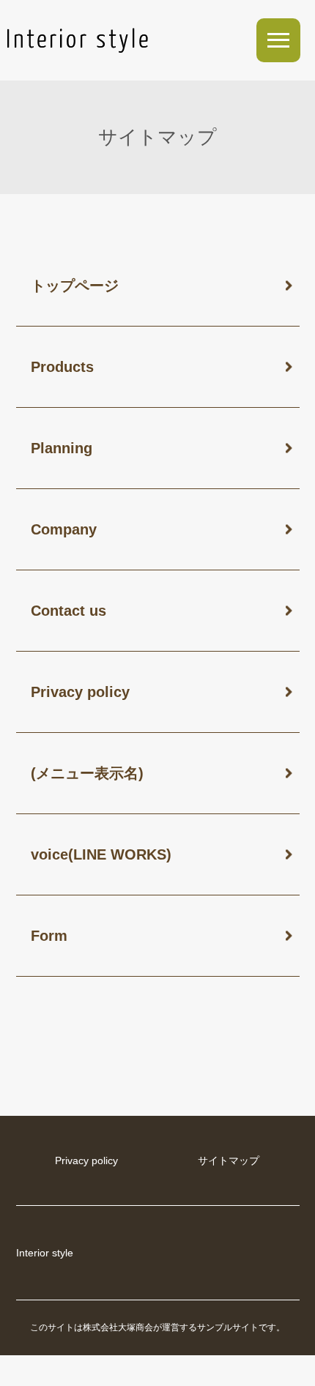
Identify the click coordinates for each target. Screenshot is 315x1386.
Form (49, 936)
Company (64, 529)
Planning (61, 448)
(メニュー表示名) (87, 773)
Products (62, 367)
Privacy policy (80, 692)
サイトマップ (228, 1160)
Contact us (68, 611)
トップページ (75, 285)
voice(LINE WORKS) (101, 854)
